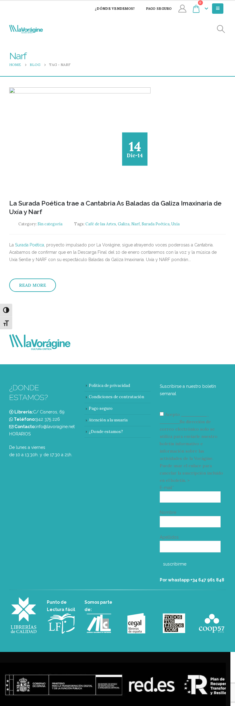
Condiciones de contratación (116, 396)
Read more (32, 285)
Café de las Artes (100, 223)
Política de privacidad (109, 385)
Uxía (175, 223)
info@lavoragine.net (55, 426)
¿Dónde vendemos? (115, 8)
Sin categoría (50, 223)
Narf (135, 223)
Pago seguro (159, 8)
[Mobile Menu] (217, 8)
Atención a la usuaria (108, 420)
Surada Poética (156, 223)
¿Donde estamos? (106, 431)
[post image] (80, 138)
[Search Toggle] (221, 29)
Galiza (123, 223)
